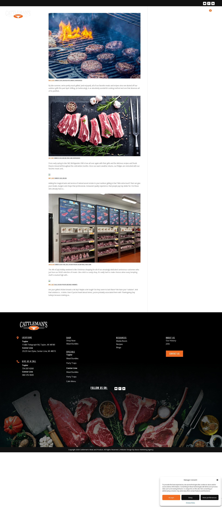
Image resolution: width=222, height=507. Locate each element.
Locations (128, 12)
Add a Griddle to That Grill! (63, 78)
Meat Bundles (72, 343)
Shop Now (70, 340)
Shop (117, 12)
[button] (217, 480)
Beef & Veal (62, 264)
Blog (175, 12)
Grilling (65, 80)
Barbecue (57, 80)
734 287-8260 (28, 368)
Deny (190, 497)
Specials (139, 12)
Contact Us (198, 13)
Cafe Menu (71, 381)
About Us (184, 12)
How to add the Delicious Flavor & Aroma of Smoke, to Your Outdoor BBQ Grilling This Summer (94, 176)
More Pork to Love (59, 156)
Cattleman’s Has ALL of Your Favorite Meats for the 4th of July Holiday (83, 263)
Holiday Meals (81, 264)
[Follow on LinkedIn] (213, 3)
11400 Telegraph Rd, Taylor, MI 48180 (38, 344)
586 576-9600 (28, 375)
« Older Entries (52, 302)
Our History (171, 340)
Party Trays (71, 363)
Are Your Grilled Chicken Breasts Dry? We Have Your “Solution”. (80, 283)
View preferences (209, 497)
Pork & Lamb (69, 158)
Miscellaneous (71, 80)
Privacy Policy (190, 503)
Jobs (168, 343)
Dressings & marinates (71, 285)
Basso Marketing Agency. (144, 449)
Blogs (118, 347)
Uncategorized (78, 80)
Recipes (165, 12)
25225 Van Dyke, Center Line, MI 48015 (39, 351)
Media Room (153, 12)
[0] (207, 14)
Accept (171, 497)
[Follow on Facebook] (208, 3)
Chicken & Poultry (73, 264)
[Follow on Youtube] (204, 3)
